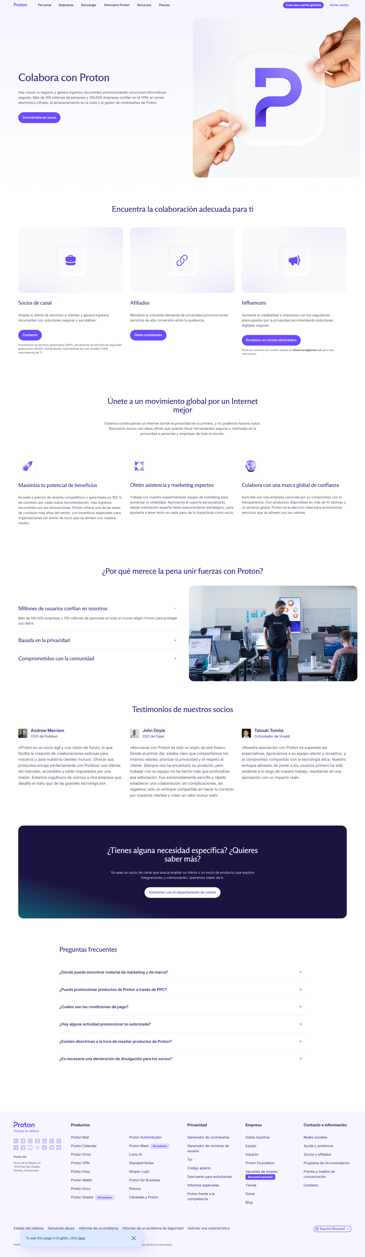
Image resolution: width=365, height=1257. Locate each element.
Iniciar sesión (339, 5)
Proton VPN (80, 1163)
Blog (248, 1202)
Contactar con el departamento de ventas (182, 892)
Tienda (250, 1185)
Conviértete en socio (39, 118)
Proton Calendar (84, 1146)
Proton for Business (144, 1180)
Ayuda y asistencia (318, 1146)
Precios (164, 5)
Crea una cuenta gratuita (303, 5)
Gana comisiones (148, 335)
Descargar (89, 5)
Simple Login (139, 1172)
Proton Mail (80, 1137)
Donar (250, 1194)
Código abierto (199, 1168)
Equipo (250, 1146)
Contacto (30, 335)
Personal (44, 5)
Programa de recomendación (327, 1163)
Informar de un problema (98, 1228)
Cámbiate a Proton (143, 1197)
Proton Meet (138, 1146)
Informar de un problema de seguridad (152, 1228)
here (81, 1238)
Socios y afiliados (317, 1155)
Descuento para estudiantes (209, 1177)
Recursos (144, 5)
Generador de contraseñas (208, 1137)
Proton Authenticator (145, 1137)
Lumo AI (135, 1155)
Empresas (66, 5)
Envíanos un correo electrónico (271, 340)
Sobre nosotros (257, 1137)
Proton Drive (81, 1155)
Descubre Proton (117, 5)
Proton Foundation (260, 1163)
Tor (189, 1160)
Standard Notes (141, 1163)
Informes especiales (203, 1185)
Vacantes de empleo (261, 1172)
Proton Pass (80, 1172)
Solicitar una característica (209, 1228)
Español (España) (332, 1229)
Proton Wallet (81, 1180)
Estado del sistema (29, 1228)
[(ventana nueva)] (16, 1141)
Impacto (251, 1155)
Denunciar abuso (61, 1228)
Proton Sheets (82, 1197)
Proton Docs (81, 1189)
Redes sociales (315, 1137)
